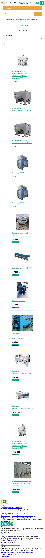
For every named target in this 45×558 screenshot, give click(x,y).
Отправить (5, 556)
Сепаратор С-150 (18, 203)
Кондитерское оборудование (21, 518)
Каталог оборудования (9, 516)
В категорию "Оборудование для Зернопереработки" (22, 19)
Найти (38, 14)
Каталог (8, 8)
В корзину (15, 242)
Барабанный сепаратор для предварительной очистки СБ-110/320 (21, 483)
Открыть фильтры (22, 30)
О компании (35, 519)
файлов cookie (14, 539)
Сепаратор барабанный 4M (21, 268)
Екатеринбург (24, 3)
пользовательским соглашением (12, 552)
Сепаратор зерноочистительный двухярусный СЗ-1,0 (19, 336)
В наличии (9, 44)
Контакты (6, 521)
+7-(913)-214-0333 (20, 514)
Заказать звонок (6, 527)
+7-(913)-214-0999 (7, 514)
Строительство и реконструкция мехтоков (16, 519)
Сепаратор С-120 (18, 173)
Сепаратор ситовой (18, 301)
